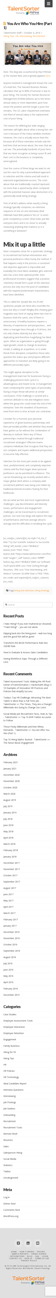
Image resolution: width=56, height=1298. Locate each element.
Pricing (41, 1251)
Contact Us (15, 1258)
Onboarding (9, 1114)
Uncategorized (10, 1177)
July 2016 (7, 963)
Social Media (9, 1158)
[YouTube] (37, 1243)
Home (14, 1251)
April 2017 (8, 906)
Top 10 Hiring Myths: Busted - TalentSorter (25, 739)
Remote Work (10, 1133)
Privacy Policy (29, 1260)
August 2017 (9, 888)
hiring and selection (24, 590)
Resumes (8, 1139)
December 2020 (11, 774)
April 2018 (8, 837)
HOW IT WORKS (27, 1251)
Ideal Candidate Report (14, 1083)
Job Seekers (9, 1108)
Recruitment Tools (12, 1127)
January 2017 (9, 925)
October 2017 (10, 875)
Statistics (7, 1165)
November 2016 (11, 938)
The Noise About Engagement (18, 742)
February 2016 (10, 988)
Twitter (7, 1171)
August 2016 (9, 957)
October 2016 (10, 944)
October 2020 (10, 787)
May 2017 (8, 900)
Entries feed (9, 1203)
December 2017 (11, 862)
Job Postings (9, 1102)
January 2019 (9, 812)
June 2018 (8, 825)
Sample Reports (20, 1254)
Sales (6, 1146)
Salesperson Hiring (12, 1152)
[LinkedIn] (28, 1243)
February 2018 (10, 850)
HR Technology (11, 1077)
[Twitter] (18, 1243)
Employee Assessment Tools (18, 1020)
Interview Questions (13, 1089)
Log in (6, 1197)
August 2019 (9, 800)
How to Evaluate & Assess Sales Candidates (25, 652)
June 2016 (8, 969)
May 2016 (8, 975)
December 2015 (11, 994)
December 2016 (11, 931)
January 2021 (9, 768)
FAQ (37, 1256)
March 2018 (9, 843)
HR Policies (9, 1070)
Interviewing (25, 36)
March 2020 (9, 793)
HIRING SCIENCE (39, 1254)
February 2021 (10, 762)
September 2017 (11, 881)
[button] (49, 3)
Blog (30, 1256)
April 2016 (8, 982)
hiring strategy (42, 590)
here (48, 75)
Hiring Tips (8, 36)
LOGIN (45, 1256)
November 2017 (11, 869)
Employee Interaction (14, 1026)
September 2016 (11, 950)
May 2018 (8, 831)
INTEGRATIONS (17, 1256)
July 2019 (7, 806)
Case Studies (9, 1014)
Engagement (9, 1039)
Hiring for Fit (9, 1052)
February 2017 (10, 919)
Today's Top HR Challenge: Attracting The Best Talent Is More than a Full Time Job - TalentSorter (27, 701)
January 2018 (9, 856)
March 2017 (9, 913)
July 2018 (7, 818)
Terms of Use (42, 1258)
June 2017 (8, 894)
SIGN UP (28, 1258)
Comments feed (11, 1209)
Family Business (11, 1045)
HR (16, 36)
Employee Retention (13, 1033)
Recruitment (39, 36)
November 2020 (11, 781)
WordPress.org (10, 1216)
